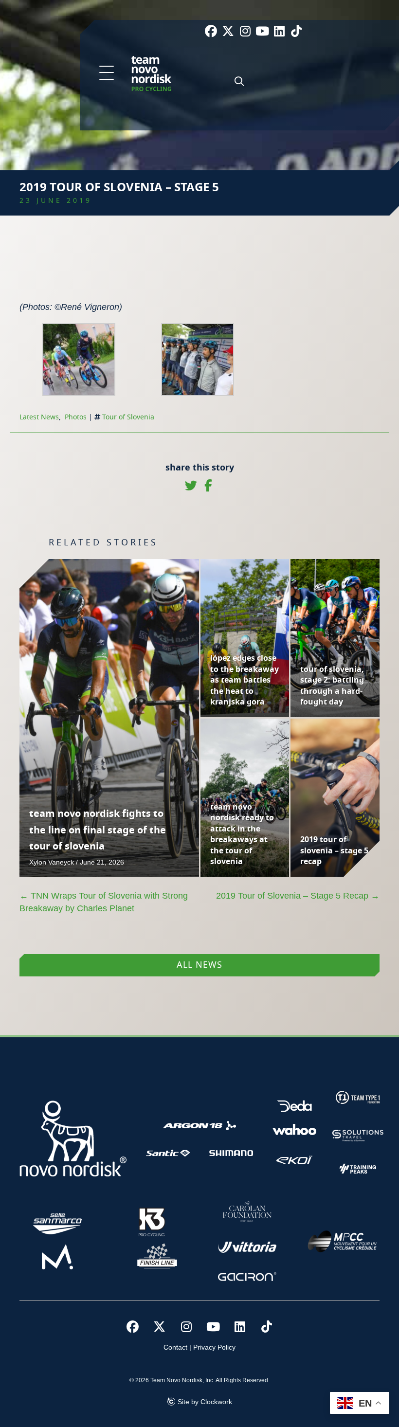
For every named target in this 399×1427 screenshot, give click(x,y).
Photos (76, 417)
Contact (175, 1347)
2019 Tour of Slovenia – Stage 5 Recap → (298, 896)
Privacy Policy (214, 1347)
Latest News (39, 417)
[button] (106, 73)
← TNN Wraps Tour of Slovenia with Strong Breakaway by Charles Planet (103, 902)
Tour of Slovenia (128, 417)
